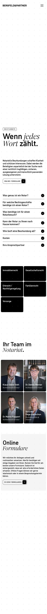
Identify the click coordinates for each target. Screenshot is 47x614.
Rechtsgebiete (9, 129)
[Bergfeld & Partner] (15, 5)
